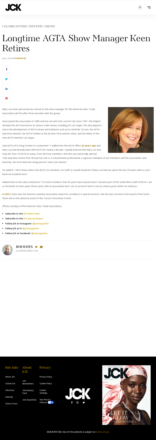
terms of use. (102, 431)
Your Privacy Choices (45, 401)
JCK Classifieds (29, 399)
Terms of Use (11, 403)
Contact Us (10, 383)
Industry (36, 26)
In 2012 (6, 194)
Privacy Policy (46, 376)
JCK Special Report (33, 218)
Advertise (9, 390)
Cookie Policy (46, 383)
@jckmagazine (41, 223)
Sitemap (9, 396)
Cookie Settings (43, 391)
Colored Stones (14, 26)
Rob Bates (20, 58)
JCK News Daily (31, 213)
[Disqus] (78, 302)
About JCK (10, 376)
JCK (13, 7)
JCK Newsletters (28, 382)
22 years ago (88, 145)
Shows (50, 26)
